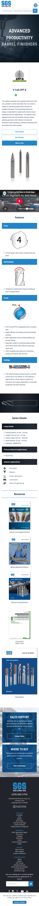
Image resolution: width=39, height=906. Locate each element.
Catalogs (19, 836)
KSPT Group (19, 863)
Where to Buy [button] (19, 143)
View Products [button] (19, 132)
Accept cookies (19, 902)
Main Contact (19, 849)
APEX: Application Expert (19, 832)
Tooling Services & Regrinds (19, 826)
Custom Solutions (19, 825)
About (19, 859)
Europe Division (20, 869)
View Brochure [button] (19, 137)
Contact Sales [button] (19, 736)
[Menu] (35, 5)
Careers (19, 861)
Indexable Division (19, 865)
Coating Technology (19, 823)
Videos (19, 840)
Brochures (19, 838)
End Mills (19, 815)
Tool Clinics (19, 834)
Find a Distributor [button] (20, 766)
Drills (19, 817)
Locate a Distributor (19, 853)
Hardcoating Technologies (19, 867)
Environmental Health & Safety (19, 843)
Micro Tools (19, 821)
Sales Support (19, 851)
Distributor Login (19, 871)
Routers (19, 819)
